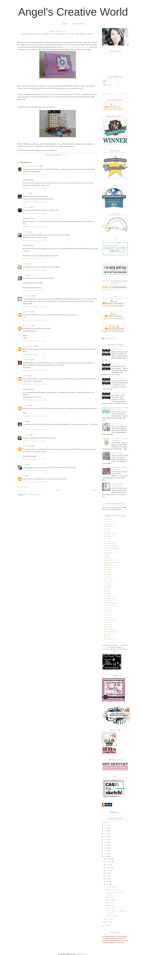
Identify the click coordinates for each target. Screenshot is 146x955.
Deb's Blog (107, 555)
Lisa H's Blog (107, 612)
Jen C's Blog (107, 577)
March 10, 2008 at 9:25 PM (34, 400)
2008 (105, 856)
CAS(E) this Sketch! (109, 534)
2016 (105, 833)
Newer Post (21, 490)
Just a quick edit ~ (110, 905)
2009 (105, 853)
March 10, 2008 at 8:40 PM (34, 384)
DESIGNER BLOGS (82, 954)
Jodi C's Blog (107, 584)
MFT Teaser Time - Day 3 (118, 364)
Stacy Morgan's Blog (109, 629)
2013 (105, 842)
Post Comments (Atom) (33, 495)
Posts (106, 81)
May (107, 879)
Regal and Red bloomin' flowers (114, 890)
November (109, 862)
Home (64, 24)
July (107, 873)
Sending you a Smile (117, 424)
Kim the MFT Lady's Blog (111, 603)
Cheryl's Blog (107, 538)
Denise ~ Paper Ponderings (31, 166)
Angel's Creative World (73, 12)
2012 (105, 845)
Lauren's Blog (107, 608)
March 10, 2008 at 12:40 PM (34, 227)
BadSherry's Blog (108, 526)
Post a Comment (23, 487)
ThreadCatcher (27, 296)
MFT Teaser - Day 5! (117, 378)
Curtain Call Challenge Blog (111, 548)
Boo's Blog (107, 531)
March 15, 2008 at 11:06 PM (34, 482)
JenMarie (26, 193)
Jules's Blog (107, 593)
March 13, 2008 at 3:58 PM (34, 441)
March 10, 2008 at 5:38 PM (34, 341)
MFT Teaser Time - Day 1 (118, 393)
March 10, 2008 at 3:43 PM (34, 291)
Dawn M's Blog (108, 553)
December (109, 859)
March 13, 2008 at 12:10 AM (35, 416)
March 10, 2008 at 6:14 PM (34, 354)
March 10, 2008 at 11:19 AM (35, 188)
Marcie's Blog (107, 615)
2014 (105, 839)
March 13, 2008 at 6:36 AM (34, 430)
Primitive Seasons (28, 346)
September (109, 867)
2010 (105, 851)
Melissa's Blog (108, 617)
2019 (105, 825)
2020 (105, 822)
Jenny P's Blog (108, 579)
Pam (24, 476)
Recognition (79, 24)
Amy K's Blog (108, 519)
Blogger (118, 812)
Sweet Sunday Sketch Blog (111, 632)
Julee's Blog (107, 591)
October (108, 864)
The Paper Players (109, 639)
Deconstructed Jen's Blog (110, 560)
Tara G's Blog (107, 634)
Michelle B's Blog (108, 622)
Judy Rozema (27, 446)
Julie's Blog (107, 596)
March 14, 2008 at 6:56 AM (34, 459)
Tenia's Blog (107, 636)
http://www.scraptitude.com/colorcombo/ (77, 47)
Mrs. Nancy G (27, 325)
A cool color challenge (112, 916)
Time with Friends (110, 908)
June (107, 876)
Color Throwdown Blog (110, 543)
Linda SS (25, 376)
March (108, 884)
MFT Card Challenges (110, 620)
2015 (105, 836)
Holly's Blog (107, 567)
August (108, 870)
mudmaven (26, 207)
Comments (108, 84)
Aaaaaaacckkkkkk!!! (111, 900)
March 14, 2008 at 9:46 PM (34, 470)
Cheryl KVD (26, 360)
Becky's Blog (107, 529)
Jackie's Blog (107, 569)
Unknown (26, 405)
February (108, 919)
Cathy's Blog (107, 536)
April (107, 881)
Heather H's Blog (108, 565)
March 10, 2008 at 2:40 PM (34, 270)
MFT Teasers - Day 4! (117, 349)
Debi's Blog (107, 557)
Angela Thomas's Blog (110, 524)
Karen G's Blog (108, 600)
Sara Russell (26, 312)
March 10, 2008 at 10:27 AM (35, 174)
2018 (105, 828)
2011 (105, 848)
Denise (25, 264)
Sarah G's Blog (108, 624)
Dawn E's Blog (108, 550)
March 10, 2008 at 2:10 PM (34, 259)
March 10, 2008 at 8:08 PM (34, 370)
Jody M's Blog (108, 586)
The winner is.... (110, 897)
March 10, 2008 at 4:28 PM (34, 320)
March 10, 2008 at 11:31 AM (35, 202)
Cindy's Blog (107, 541)
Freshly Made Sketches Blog (111, 562)
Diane (24, 421)
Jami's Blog (107, 572)
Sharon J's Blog (108, 627)
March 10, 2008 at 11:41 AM (35, 213)
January (108, 922)
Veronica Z (26, 435)
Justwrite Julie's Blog (109, 598)
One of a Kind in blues (112, 887)
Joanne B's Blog (108, 581)
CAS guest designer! (117, 453)
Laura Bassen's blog (109, 605)
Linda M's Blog (108, 610)
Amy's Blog (107, 522)
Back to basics (109, 903)
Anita (24, 275)
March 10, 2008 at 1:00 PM (34, 240)
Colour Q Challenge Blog (111, 545)
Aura (24, 464)
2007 (105, 925)
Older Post (94, 490)
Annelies (25, 232)
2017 (105, 831)
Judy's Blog (107, 589)
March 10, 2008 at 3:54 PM (34, 307)
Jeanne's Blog (107, 574)
